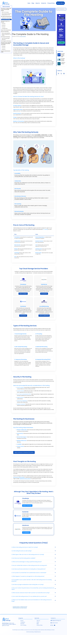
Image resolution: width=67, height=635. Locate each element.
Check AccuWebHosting (44, 315)
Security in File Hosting (4, 31)
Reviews (22, 620)
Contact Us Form (55, 622)
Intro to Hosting (23, 625)
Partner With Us (60, 3)
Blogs (33, 3)
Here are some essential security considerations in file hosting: (6, 34)
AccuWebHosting (4, 28)
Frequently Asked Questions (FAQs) (5, 51)
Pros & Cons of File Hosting (5, 19)
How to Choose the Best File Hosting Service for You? (6, 14)
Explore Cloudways (23, 293)
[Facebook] (64, 74)
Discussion (22, 623)
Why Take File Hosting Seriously (6, 16)
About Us (38, 3)
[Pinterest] (58, 74)
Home (29, 3)
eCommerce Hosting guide (18, 477)
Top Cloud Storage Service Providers (5, 22)
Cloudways (3, 23)
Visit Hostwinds (23, 315)
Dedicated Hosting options (25, 478)
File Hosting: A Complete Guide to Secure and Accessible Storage (6, 9)
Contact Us (43, 3)
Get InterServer (44, 293)
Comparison (23, 622)
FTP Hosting (45, 229)
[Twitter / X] (61, 74)
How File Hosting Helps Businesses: (6, 39)
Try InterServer (26, 532)
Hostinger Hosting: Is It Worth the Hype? (20, 606)
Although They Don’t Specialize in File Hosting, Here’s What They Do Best (6, 43)
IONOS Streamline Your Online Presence (20, 607)
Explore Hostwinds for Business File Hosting (23, 452)
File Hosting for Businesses (5, 36)
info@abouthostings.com (56, 620)
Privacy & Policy (51, 3)
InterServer (3, 25)
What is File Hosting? (5, 12)
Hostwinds (3, 26)
